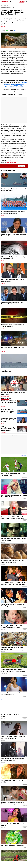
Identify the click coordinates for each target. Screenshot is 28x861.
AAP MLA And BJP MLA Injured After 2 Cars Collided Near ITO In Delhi (12, 348)
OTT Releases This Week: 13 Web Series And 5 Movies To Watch (13, 393)
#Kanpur (24, 82)
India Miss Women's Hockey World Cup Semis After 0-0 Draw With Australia (13, 212)
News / (2, 5)
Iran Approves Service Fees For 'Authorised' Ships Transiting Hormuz (14, 371)
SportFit (2, 215)
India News (3, 28)
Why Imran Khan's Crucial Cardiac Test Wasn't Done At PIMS (13, 235)
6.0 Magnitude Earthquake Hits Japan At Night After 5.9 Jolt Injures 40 (13, 257)
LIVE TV (22, 1)
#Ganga (6, 84)
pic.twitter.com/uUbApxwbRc (14, 86)
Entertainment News (5, 396)
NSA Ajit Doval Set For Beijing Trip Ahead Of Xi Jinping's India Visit (13, 280)
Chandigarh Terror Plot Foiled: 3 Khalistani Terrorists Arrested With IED (12, 325)
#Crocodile (11, 84)
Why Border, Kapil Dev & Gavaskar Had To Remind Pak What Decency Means (12, 303)
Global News (3, 238)
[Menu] (26, 1)
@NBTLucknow (19, 84)
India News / (6, 5)
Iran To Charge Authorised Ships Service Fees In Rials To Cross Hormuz (13, 189)
